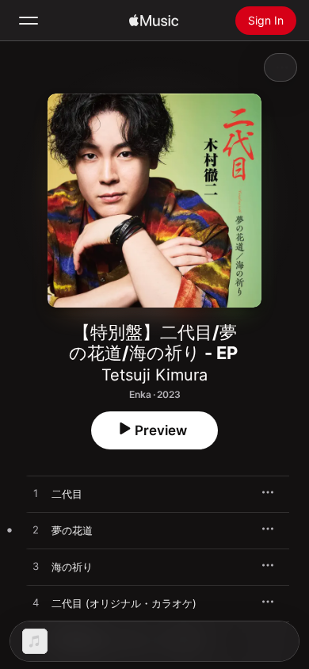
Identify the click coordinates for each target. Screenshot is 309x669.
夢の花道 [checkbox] (72, 530)
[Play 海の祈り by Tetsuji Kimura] (36, 567)
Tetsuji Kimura (154, 374)
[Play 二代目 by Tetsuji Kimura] (36, 494)
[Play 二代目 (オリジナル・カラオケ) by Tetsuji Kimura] (36, 603)
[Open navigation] (28, 20)
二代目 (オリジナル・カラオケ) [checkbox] (124, 603)
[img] (153, 20)
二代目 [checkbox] (67, 493)
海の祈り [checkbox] (72, 566)
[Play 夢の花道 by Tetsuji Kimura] (36, 530)
